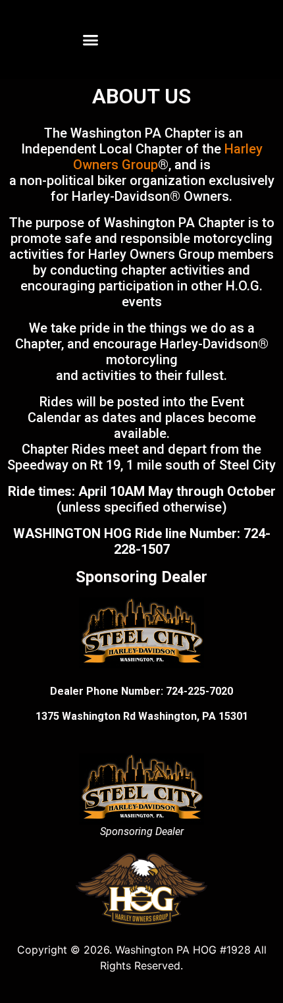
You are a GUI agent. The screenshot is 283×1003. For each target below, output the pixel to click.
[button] (90, 39)
